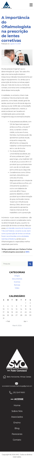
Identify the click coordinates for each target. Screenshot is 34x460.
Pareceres (17, 434)
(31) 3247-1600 (19, 392)
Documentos (17, 279)
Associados (17, 417)
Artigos (17, 276)
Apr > (26, 321)
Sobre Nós (17, 411)
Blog (17, 428)
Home (17, 405)
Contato (17, 440)
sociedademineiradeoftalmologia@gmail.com (17, 386)
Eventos (17, 282)
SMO (27, 252)
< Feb (8, 321)
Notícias (17, 285)
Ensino (17, 422)
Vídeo (17, 288)
